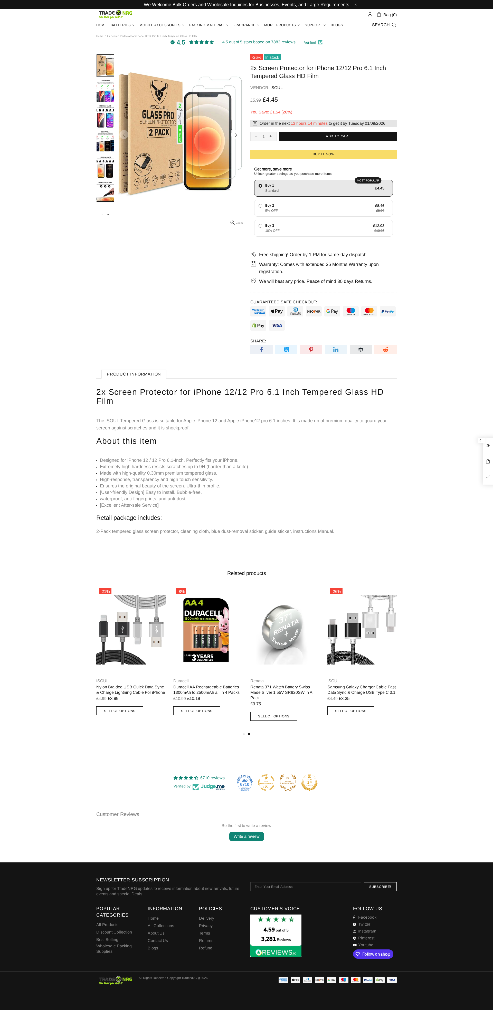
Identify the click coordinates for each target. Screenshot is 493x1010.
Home (99, 36)
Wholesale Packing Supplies (114, 949)
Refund (205, 948)
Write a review (247, 836)
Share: (258, 341)
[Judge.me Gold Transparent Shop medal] (266, 782)
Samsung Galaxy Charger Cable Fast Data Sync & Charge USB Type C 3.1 (361, 690)
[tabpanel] (285, 658)
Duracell (181, 681)
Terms (204, 933)
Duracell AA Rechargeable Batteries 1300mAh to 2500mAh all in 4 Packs (206, 690)
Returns (206, 940)
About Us (156, 933)
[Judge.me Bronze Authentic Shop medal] (288, 782)
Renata (257, 681)
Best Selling (107, 939)
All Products (107, 924)
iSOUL (276, 87)
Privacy (206, 926)
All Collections (161, 926)
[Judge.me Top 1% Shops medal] (309, 782)
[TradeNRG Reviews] (275, 936)
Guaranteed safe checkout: (283, 302)
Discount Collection (114, 932)
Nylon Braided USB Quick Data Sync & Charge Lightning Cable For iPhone (130, 690)
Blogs (153, 948)
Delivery (206, 918)
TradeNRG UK (115, 14)
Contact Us (158, 940)
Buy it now (324, 154)
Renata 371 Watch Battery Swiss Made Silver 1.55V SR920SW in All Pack (282, 692)
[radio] (323, 188)
